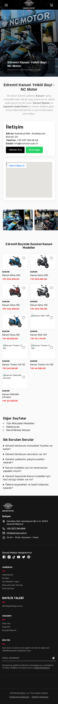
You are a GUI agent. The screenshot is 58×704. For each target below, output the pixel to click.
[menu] (6, 4)
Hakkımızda (12, 426)
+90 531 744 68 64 (27, 140)
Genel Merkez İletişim (18, 430)
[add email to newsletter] (53, 658)
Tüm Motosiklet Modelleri (20, 423)
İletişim (5, 578)
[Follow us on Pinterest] (28, 557)
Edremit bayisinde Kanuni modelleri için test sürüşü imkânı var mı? (27, 478)
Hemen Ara (15, 149)
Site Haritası (8, 588)
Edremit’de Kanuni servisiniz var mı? (26, 454)
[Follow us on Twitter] (23, 557)
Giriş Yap (6, 623)
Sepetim (6, 627)
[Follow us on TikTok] (13, 557)
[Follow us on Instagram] (9, 557)
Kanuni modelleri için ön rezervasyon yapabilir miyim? (25, 469)
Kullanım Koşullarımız (19, 697)
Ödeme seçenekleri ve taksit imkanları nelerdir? (26, 486)
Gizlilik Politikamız (42, 668)
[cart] (51, 5)
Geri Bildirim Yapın (10, 581)
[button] (23, 258)
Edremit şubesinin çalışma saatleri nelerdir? (24, 461)
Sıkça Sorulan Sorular (12, 585)
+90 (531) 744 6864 (16, 528)
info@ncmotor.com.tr (26, 143)
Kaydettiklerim (9, 630)
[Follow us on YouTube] (18, 557)
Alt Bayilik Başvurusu (12, 606)
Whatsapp (34, 149)
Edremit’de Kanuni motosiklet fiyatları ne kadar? (27, 447)
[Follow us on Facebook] (4, 557)
